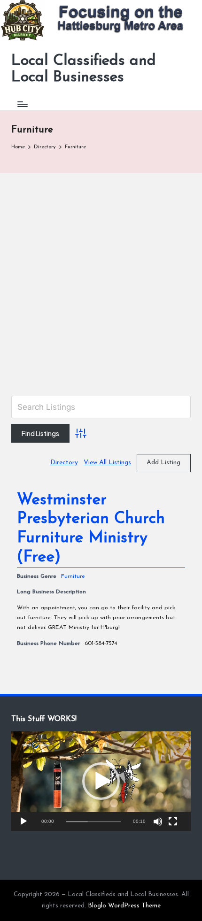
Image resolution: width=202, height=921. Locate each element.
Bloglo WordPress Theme (124, 906)
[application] (101, 781)
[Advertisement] (101, 279)
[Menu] (22, 104)
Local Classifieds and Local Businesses (83, 69)
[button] (101, 781)
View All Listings (107, 462)
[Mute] (158, 821)
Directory (64, 462)
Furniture (73, 576)
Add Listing (163, 462)
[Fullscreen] (173, 821)
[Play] (23, 821)
